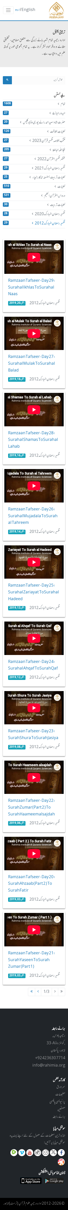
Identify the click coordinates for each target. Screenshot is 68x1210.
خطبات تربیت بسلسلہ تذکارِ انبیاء (34, 177)
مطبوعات (60, 1094)
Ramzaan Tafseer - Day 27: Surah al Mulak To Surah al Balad (31, 364)
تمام (34, 104)
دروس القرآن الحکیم (34, 196)
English (28, 10)
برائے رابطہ (59, 1117)
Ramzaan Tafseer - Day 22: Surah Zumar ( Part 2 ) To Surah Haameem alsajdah (31, 807)
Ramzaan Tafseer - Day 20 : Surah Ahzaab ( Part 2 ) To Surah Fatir (31, 884)
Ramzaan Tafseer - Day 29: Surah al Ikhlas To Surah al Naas (31, 287)
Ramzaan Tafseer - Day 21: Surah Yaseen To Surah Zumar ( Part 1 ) (31, 960)
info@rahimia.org (48, 1065)
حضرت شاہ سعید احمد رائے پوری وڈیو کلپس (34, 122)
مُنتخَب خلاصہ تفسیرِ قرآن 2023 (34, 141)
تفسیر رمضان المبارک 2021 (34, 168)
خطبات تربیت (34, 205)
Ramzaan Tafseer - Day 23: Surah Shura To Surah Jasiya (33, 735)
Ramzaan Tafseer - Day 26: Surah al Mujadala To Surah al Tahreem (32, 516)
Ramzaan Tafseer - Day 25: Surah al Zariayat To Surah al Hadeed (33, 592)
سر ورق (60, 1087)
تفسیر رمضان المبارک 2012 (34, 223)
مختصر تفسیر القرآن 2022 (34, 159)
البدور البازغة (34, 113)
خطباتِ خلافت (34, 132)
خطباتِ (34, 186)
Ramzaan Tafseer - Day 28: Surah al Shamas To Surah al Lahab (33, 440)
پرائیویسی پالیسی (57, 1102)
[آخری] (31, 992)
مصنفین (61, 1109)
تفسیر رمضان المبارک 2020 (34, 214)
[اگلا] (38, 992)
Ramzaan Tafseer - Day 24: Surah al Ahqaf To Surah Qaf (33, 665)
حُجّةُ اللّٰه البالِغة (34, 150)
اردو (17, 10)
